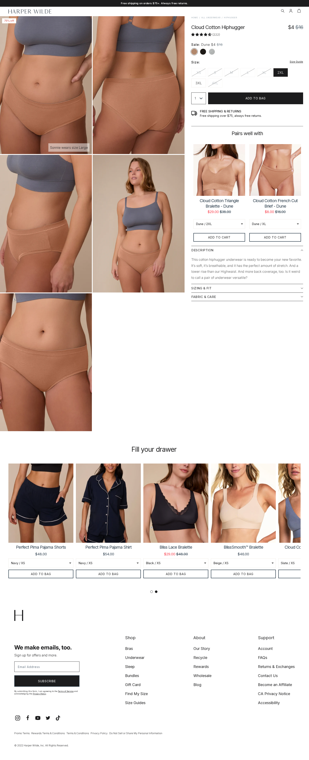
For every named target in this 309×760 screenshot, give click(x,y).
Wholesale (202, 675)
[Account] (290, 11)
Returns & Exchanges (276, 666)
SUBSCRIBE (47, 681)
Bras (129, 648)
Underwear (134, 657)
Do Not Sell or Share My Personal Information (135, 733)
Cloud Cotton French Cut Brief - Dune (275, 203)
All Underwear (211, 17)
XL (267, 73)
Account (265, 648)
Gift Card (133, 684)
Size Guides (135, 703)
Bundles (132, 675)
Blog (197, 684)
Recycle (200, 657)
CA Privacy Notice (274, 694)
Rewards (201, 666)
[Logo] (30, 11)
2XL (280, 72)
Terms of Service (66, 691)
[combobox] (198, 98)
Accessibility (269, 703)
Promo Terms (22, 733)
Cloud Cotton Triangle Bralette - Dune (219, 203)
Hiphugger (230, 17)
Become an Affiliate (275, 684)
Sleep (130, 666)
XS (201, 73)
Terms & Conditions (77, 733)
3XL (198, 83)
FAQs (262, 657)
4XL (217, 84)
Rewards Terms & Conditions (48, 733)
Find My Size (136, 694)
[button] (282, 11)
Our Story (201, 648)
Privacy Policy (39, 694)
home (194, 17)
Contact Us (268, 675)
